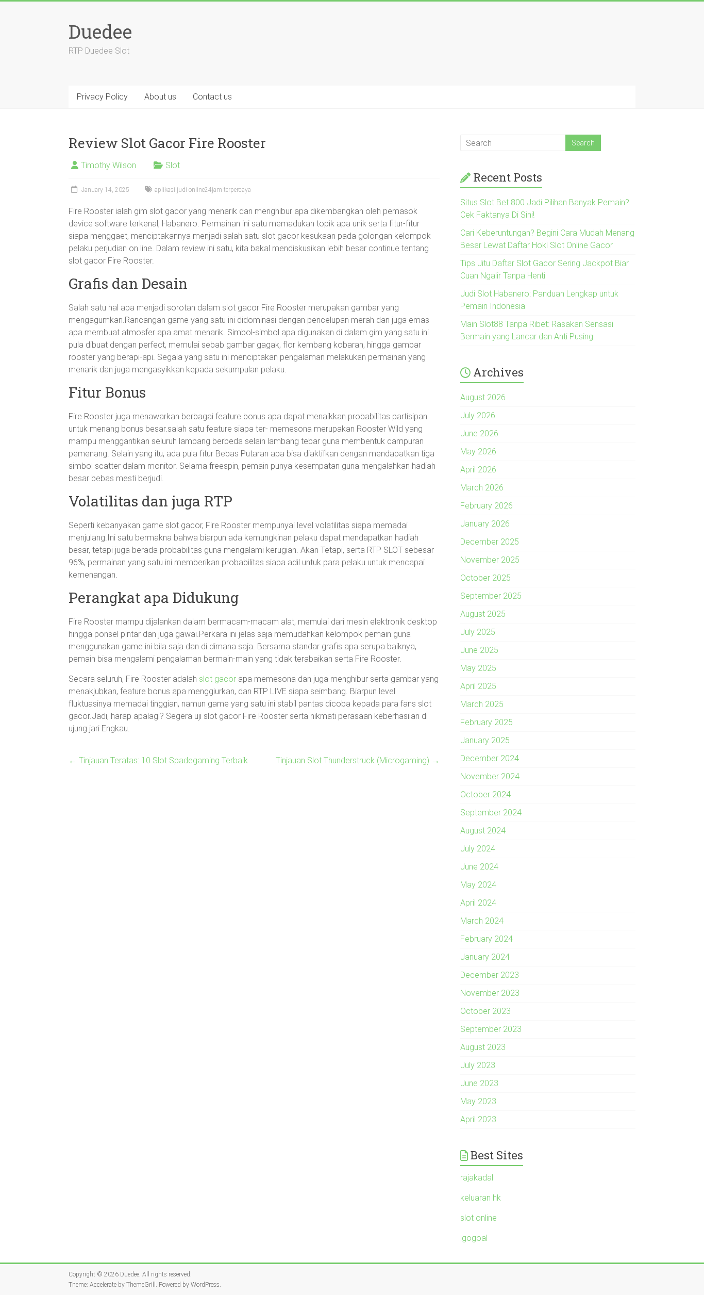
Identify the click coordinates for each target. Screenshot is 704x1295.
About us (160, 97)
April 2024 (478, 903)
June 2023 (479, 1083)
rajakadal (476, 1178)
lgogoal (474, 1238)
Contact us (212, 97)
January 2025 (485, 740)
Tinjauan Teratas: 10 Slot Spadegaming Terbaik (158, 760)
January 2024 (485, 957)
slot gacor (217, 679)
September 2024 (491, 812)
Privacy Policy (102, 97)
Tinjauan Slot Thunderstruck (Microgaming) (358, 760)
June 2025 (479, 650)
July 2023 (477, 1065)
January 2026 (485, 524)
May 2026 (478, 451)
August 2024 (483, 830)
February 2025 (486, 722)
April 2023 (478, 1119)
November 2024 (489, 776)
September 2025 (491, 596)
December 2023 (489, 975)
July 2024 (477, 849)
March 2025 (482, 704)
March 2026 (482, 488)
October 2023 (485, 1011)
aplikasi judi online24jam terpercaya (203, 189)
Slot (172, 165)
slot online (478, 1218)
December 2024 (489, 758)
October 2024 (485, 794)
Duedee (100, 31)
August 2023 (483, 1047)
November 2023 (489, 993)
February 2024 (486, 939)
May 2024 (478, 885)
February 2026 (486, 506)
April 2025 (478, 686)
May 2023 (478, 1101)
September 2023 (491, 1029)
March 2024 (482, 921)
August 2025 (483, 614)
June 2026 (479, 433)
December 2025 (489, 542)
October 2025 (485, 578)
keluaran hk (480, 1198)
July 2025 (477, 632)
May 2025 (478, 668)
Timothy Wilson (108, 165)
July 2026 (477, 415)
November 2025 (489, 560)
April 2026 (478, 469)
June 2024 (479, 867)
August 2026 (483, 397)
